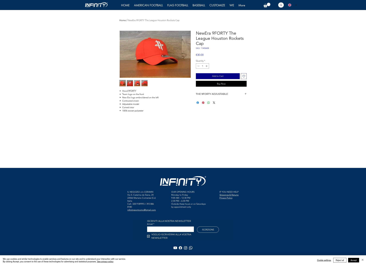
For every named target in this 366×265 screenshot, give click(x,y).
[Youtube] (175, 248)
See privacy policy (105, 261)
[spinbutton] (202, 66)
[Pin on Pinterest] (203, 102)
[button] (231, 5)
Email (150, 224)
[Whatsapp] (191, 248)
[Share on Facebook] (197, 102)
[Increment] (207, 66)
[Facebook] (180, 248)
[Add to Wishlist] (244, 76)
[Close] (362, 260)
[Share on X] (214, 102)
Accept (354, 260)
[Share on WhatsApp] (208, 102)
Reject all (340, 260)
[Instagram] (185, 248)
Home (122, 20)
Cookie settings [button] (324, 260)
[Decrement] (198, 66)
